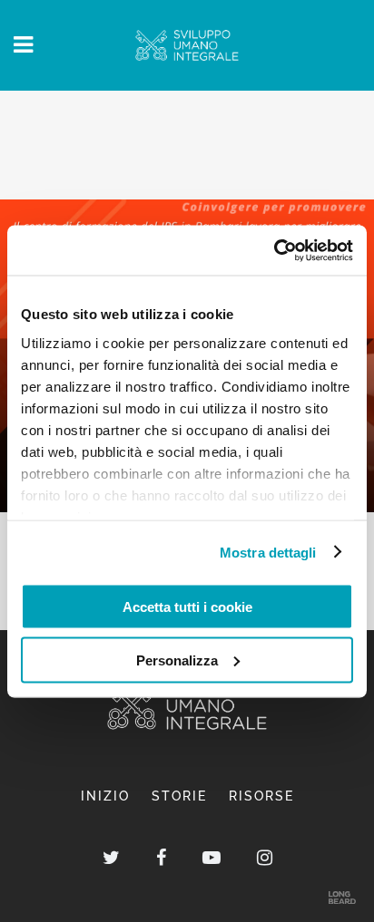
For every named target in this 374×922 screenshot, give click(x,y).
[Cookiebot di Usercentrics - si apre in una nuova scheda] (273, 250)
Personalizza (177, 659)
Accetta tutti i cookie (187, 607)
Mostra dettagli (268, 551)
